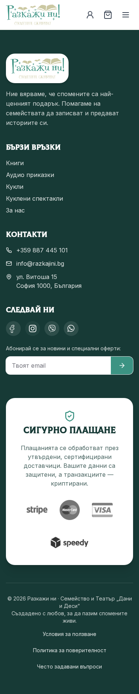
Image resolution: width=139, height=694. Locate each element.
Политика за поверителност (69, 650)
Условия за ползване (69, 634)
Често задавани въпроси (69, 666)
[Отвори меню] (125, 14)
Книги (15, 163)
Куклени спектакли (34, 198)
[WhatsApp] (71, 328)
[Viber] (51, 328)
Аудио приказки (30, 174)
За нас (15, 210)
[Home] (33, 14)
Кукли (14, 186)
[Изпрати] (122, 365)
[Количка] (107, 14)
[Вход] (90, 14)
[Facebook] (13, 328)
